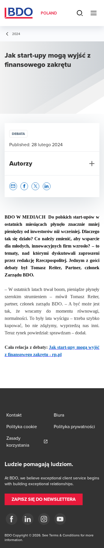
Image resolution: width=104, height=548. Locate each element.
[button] (13, 186)
